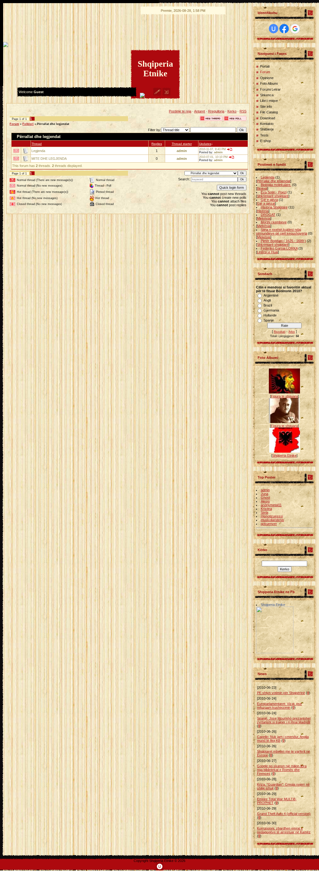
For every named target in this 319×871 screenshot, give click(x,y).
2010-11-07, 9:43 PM (212, 149)
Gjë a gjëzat (266, 203)
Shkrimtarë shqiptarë (272, 196)
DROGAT (268, 215)
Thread (36, 143)
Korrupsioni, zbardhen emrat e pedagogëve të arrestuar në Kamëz (284, 830)
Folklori (28, 124)
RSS (243, 111)
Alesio (265, 501)
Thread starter (182, 143)
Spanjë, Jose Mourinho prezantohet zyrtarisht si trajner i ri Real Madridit (284, 720)
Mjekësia (263, 218)
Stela (264, 512)
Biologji (262, 188)
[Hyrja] (146, 95)
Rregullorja (216, 111)
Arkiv (291, 331)
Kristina (266, 509)
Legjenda (38, 151)
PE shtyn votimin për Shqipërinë (281, 693)
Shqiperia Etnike (284, 455)
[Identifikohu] (166, 95)
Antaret (199, 111)
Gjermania (271, 310)
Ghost (265, 497)
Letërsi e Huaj (267, 252)
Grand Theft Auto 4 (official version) (284, 814)
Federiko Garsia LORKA (279, 248)
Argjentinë (271, 295)
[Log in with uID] (273, 28)
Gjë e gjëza (269, 200)
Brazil (268, 305)
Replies (156, 143)
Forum (14, 124)
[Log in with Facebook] (284, 28)
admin (182, 151)
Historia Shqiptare (274, 207)
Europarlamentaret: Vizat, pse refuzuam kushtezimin (279, 705)
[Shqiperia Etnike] (274, 652)
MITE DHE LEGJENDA (49, 158)
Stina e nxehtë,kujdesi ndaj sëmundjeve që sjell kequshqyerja (281, 231)
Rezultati (279, 331)
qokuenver (269, 524)
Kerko (231, 111)
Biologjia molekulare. (276, 185)
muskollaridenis (272, 520)
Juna (264, 494)
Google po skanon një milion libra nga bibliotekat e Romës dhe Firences (282, 769)
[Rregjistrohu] (157, 95)
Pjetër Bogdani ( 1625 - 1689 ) (283, 241)
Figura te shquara (284, 396)
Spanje (269, 320)
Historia (263, 211)
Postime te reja (180, 111)
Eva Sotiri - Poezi (274, 192)
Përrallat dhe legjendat (53, 124)
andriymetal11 (271, 505)
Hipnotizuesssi (272, 516)
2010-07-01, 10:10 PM (213, 157)
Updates (205, 143)
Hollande (270, 315)
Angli (267, 300)
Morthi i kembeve (274, 222)
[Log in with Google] (295, 29)
